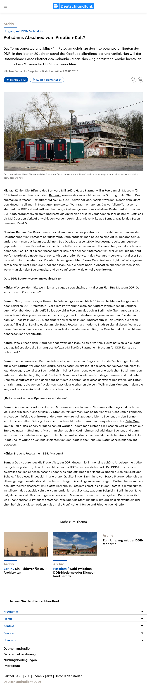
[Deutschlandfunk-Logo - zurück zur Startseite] (73, 6)
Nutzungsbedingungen (20, 660)
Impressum (12, 665)
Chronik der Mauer (68, 676)
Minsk (53, 199)
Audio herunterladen (48, 79)
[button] (5, 6)
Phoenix (39, 676)
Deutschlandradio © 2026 (22, 681)
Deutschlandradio (17, 648)
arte (50, 676)
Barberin (55, 195)
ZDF (28, 676)
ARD (20, 676)
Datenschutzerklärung (20, 654)
